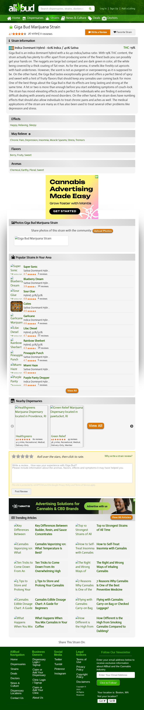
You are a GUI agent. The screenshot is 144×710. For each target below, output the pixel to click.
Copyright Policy (81, 676)
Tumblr (58, 664)
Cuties (27, 303)
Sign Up (114, 8)
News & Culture (76, 18)
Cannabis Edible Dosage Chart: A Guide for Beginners (50, 604)
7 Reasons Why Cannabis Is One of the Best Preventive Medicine (112, 585)
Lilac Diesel (30, 328)
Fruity (20, 155)
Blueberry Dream (33, 279)
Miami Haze (31, 365)
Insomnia (44, 140)
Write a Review (99, 32)
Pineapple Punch (34, 353)
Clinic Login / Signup (39, 681)
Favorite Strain (124, 32)
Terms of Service (82, 485)
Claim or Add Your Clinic (37, 690)
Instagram (60, 673)
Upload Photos (103, 230)
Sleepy (32, 125)
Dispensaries (35, 18)
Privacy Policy (64, 485)
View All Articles (121, 517)
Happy (13, 125)
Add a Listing (128, 8)
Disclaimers (83, 681)
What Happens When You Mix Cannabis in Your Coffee (51, 622)
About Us (37, 697)
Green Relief (58, 436)
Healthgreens (24, 436)
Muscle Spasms (58, 140)
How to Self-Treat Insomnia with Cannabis (112, 546)
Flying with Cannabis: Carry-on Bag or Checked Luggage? (113, 604)
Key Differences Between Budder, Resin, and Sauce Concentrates (51, 530)
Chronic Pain (17, 140)
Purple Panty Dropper (36, 377)
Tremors (80, 140)
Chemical (15, 170)
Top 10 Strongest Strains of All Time (112, 528)
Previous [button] (12, 426)
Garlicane (29, 316)
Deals (96, 18)
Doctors (112, 18)
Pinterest (59, 669)
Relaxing (23, 125)
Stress (71, 140)
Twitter (58, 659)
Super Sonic (30, 266)
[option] (31, 426)
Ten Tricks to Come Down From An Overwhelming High (48, 567)
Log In (103, 8)
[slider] (19, 33)
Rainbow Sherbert (34, 340)
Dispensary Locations (17, 692)
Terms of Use (81, 661)
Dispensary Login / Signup (39, 662)
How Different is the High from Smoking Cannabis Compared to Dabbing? (111, 624)
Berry (13, 155)
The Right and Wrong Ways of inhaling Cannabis (110, 567)
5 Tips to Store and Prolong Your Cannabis (49, 583)
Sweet (27, 155)
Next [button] (131, 426)
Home (16, 18)
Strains (54, 18)
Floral (33, 170)
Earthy (24, 170)
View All (72, 390)
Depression (31, 140)
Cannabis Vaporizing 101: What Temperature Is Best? (50, 548)
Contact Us (17, 698)
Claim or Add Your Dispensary (39, 672)
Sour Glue (29, 291)
